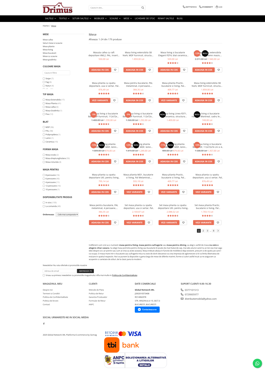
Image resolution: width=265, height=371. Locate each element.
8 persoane (51, 175)
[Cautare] (143, 7)
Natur (48, 85)
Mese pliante (48, 46)
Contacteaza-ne (149, 309)
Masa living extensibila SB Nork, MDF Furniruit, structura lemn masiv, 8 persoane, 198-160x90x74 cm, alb (207, 84)
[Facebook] (44, 323)
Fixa (47, 114)
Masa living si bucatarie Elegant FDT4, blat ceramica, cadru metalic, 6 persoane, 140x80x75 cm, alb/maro (172, 54)
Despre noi (48, 289)
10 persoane (51, 189)
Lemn (48, 138)
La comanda (51, 206)
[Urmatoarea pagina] (218, 231)
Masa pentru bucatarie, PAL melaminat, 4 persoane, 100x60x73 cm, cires (138, 84)
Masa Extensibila (53, 99)
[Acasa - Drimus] (58, 7)
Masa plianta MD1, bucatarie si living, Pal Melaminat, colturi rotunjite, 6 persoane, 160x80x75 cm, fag (138, 176)
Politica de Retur (96, 293)
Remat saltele (166, 18)
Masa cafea (51, 106)
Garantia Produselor (98, 297)
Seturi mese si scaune (52, 43)
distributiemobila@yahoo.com (200, 298)
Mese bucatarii (49, 53)
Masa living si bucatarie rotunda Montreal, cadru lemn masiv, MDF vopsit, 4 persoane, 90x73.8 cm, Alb (207, 115)
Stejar (48, 78)
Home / (47, 25)
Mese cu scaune (50, 56)
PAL (47, 130)
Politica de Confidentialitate (124, 275)
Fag (47, 82)
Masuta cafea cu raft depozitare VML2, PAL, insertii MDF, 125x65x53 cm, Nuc (103, 54)
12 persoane (51, 185)
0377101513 (191, 289)
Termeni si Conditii (51, 293)
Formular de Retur (97, 300)
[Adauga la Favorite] (115, 69)
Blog (179, 18)
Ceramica (50, 141)
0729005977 (191, 294)
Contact (46, 304)
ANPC (91, 304)
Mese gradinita (49, 59)
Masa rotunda (52, 162)
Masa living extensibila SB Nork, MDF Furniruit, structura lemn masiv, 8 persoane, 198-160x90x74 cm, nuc (138, 54)
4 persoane (51, 182)
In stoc (49, 202)
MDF (48, 127)
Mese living (48, 49)
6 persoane (51, 178)
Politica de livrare (50, 300)
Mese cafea (48, 39)
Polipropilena (52, 134)
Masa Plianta (51, 103)
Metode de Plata (96, 289)
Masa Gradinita (52, 110)
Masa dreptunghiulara (56, 158)
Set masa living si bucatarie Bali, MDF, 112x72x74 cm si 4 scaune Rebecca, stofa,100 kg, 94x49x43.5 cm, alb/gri (207, 145)
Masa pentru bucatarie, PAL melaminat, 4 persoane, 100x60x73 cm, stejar (104, 207)
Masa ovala (51, 154)
